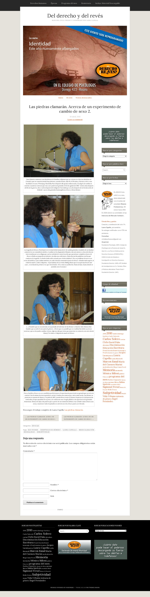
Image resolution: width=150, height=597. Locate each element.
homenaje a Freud (29, 545)
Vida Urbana (109, 396)
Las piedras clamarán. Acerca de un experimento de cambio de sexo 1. (40, 418)
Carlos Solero (111, 339)
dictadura (106, 345)
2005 (104, 334)
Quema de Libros (41, 566)
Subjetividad (43, 432)
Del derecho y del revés (75, 15)
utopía (124, 393)
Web (52, 496)
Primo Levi (105, 377)
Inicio (60, 98)
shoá (118, 384)
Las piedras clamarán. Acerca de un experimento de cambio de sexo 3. (78, 418)
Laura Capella (70, 430)
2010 (109, 333)
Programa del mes (69, 3)
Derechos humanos (38, 3)
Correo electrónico (59, 490)
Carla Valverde (114, 336)
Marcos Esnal (110, 361)
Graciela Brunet (112, 350)
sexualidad (29, 432)
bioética (105, 336)
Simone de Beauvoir (45, 571)
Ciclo (105, 342)
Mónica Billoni (111, 373)
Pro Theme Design (92, 587)
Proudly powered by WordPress (62, 587)
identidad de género (50, 430)
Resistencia (86, 3)
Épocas (54, 3)
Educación (108, 348)
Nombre (54, 485)
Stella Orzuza (112, 390)
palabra (121, 374)
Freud (105, 350)
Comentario (29, 451)
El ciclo (69, 98)
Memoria (109, 370)
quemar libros (113, 382)
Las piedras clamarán (74, 410)
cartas (122, 339)
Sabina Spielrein (34, 568)
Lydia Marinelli (117, 359)
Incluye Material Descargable (107, 3)
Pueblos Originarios (114, 380)
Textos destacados (84, 98)
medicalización (86, 430)
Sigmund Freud (111, 386)
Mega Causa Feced (119, 367)
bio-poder (33, 430)
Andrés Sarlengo (118, 334)
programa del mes (39, 563)
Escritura (119, 347)
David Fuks (114, 342)
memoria (118, 370)
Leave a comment (75, 119)
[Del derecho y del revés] (75, 60)
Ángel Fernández (110, 400)
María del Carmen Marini (114, 363)
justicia (110, 355)
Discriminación (117, 345)
